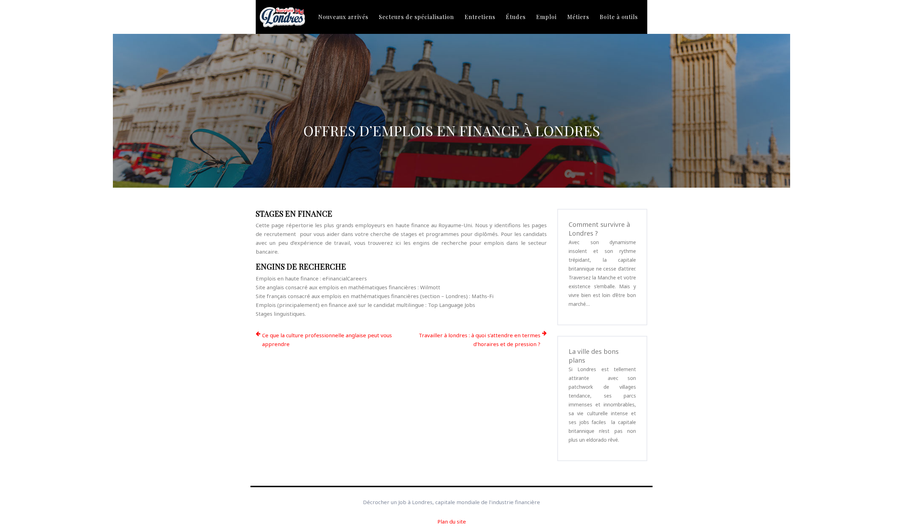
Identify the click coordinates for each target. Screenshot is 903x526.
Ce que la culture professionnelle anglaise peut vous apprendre (327, 339)
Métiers (578, 16)
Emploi (546, 16)
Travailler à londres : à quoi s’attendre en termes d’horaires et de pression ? (479, 339)
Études (516, 16)
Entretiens (480, 16)
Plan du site (451, 521)
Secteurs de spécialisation (416, 16)
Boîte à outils (619, 16)
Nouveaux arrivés (343, 16)
